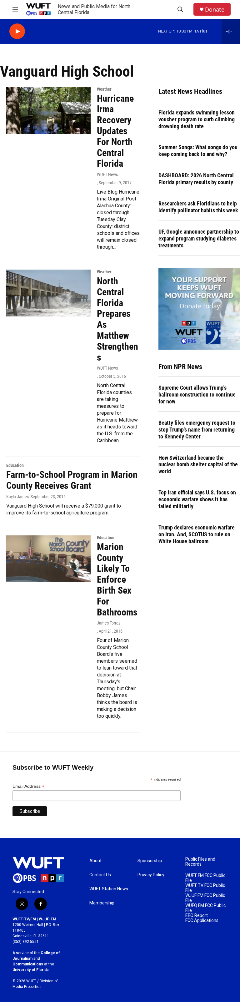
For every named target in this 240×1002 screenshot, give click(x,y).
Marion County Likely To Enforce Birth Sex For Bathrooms (117, 579)
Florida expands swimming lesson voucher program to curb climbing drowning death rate (196, 119)
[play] (17, 31)
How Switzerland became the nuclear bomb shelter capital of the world (198, 464)
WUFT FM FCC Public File (205, 878)
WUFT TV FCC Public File (205, 888)
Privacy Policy (151, 875)
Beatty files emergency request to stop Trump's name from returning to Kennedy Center (196, 429)
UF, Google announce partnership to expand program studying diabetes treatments (198, 238)
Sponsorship (150, 860)
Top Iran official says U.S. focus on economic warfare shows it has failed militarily (197, 499)
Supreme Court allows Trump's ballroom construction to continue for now (197, 394)
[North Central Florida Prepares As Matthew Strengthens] (48, 293)
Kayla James (17, 496)
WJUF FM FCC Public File (205, 898)
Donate (214, 9)
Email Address (28, 786)
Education (15, 465)
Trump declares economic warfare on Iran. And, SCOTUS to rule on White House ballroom (196, 534)
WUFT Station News (108, 889)
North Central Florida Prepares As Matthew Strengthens (117, 319)
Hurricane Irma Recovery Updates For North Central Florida (115, 131)
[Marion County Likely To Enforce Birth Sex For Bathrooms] (48, 558)
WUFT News (107, 174)
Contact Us (100, 875)
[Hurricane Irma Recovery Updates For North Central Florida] (48, 110)
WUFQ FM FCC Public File (205, 908)
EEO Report (196, 915)
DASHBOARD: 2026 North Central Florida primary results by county (196, 178)
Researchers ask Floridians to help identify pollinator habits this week (198, 207)
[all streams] (231, 31)
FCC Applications (201, 920)
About (95, 860)
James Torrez (108, 622)
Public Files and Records (200, 862)
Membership (101, 903)
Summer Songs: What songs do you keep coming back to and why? (198, 150)
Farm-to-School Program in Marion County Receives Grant (72, 480)
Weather (104, 89)
